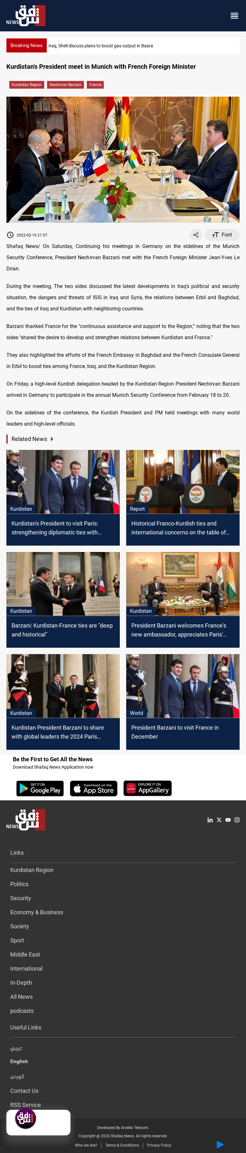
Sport (17, 940)
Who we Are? (86, 1145)
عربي (16, 1049)
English (19, 1063)
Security (20, 898)
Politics (19, 884)
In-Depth (21, 982)
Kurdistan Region (27, 85)
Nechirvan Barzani (65, 85)
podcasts (22, 1010)
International (26, 968)
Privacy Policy (159, 1145)
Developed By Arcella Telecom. (123, 1127)
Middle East (25, 954)
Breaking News (27, 45)
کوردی (17, 1077)
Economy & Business (36, 912)
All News (21, 996)
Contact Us (24, 1090)
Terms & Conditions (122, 1145)
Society (19, 926)
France (95, 85)
